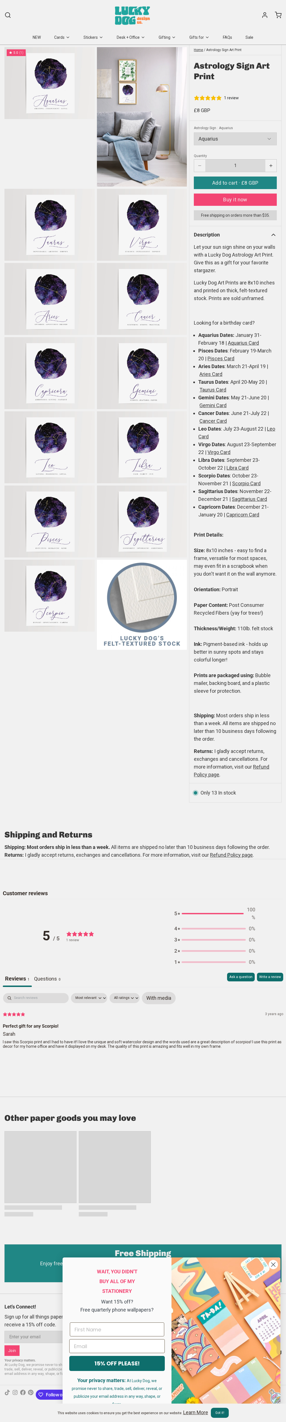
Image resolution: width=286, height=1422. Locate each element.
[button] (235, 183)
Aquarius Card (243, 343)
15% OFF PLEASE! (117, 1363)
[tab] (47, 980)
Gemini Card (213, 405)
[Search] (7, 15)
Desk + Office (128, 37)
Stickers (91, 37)
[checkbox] (159, 998)
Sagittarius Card (249, 499)
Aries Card (210, 374)
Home (198, 50)
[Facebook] (23, 1395)
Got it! (219, 1413)
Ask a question (240, 977)
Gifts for (196, 37)
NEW (37, 37)
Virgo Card (219, 452)
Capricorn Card (242, 515)
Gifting (164, 37)
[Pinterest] (31, 1395)
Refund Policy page (231, 855)
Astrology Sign (213, 128)
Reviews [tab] (17, 978)
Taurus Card (212, 390)
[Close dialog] (273, 1264)
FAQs (227, 37)
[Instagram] (15, 1395)
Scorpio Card (246, 483)
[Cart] (276, 15)
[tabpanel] (143, 1029)
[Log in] (262, 15)
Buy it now (235, 199)
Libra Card (238, 468)
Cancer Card (213, 421)
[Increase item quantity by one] (271, 166)
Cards (59, 37)
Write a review (270, 977)
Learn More (195, 1412)
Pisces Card (221, 358)
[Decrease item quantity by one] (199, 166)
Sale (249, 37)
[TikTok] (7, 1395)
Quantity (200, 156)
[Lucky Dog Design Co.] (133, 15)
